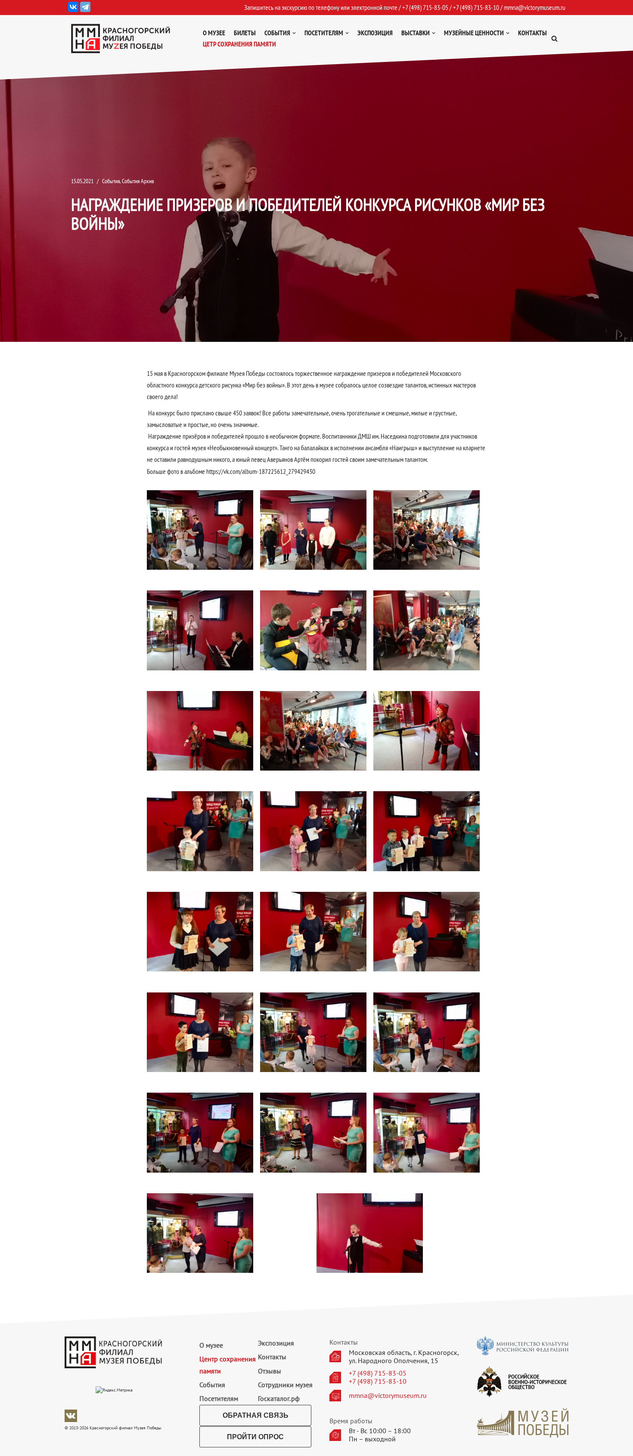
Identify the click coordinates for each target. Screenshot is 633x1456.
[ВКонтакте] (73, 7)
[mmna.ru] (120, 38)
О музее (214, 32)
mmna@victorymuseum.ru (534, 7)
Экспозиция (375, 32)
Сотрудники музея (285, 1384)
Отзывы (269, 1371)
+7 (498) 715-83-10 (377, 1381)
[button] (554, 38)
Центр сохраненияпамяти (227, 1365)
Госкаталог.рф (279, 1398)
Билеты (245, 32)
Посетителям (218, 1398)
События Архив (138, 181)
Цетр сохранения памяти (239, 44)
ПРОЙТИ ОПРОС (255, 1437)
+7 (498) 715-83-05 (377, 1373)
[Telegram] (85, 7)
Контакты (532, 32)
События (111, 181)
